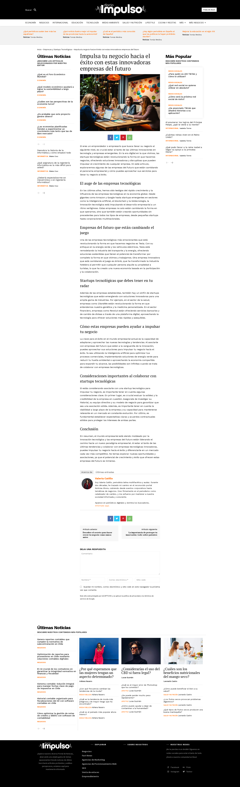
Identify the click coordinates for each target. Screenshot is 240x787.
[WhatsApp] (129, 137)
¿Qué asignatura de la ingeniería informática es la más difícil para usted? (54, 165)
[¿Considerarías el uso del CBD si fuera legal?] (141, 651)
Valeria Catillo (104, 478)
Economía (41, 80)
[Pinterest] (123, 137)
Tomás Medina (36, 37)
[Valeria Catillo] (87, 483)
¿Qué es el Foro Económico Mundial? (51, 75)
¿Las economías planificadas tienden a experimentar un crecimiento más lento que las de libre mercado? (54, 130)
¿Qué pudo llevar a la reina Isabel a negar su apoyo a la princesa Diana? (184, 149)
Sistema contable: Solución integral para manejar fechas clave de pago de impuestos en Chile (55, 686)
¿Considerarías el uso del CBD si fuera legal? (140, 671)
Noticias (26, 37)
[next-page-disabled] (43, 144)
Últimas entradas (105, 472)
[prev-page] (39, 144)
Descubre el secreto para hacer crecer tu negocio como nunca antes (97, 534)
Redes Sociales (175, 71)
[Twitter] (117, 137)
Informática (42, 156)
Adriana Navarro (85, 681)
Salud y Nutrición (170, 694)
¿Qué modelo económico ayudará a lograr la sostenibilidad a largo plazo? (55, 89)
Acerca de (86, 472)
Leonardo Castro (170, 681)
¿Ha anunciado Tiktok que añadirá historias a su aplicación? (182, 110)
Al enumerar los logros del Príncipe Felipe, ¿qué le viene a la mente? (184, 123)
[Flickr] (183, 767)
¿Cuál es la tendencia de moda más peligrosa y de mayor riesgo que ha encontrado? (96, 701)
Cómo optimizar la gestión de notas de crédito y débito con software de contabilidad (56, 715)
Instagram (175, 771)
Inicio (39, 49)
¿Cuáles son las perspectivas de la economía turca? (55, 102)
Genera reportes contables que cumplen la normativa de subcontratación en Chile (53, 641)
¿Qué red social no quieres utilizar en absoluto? (182, 86)
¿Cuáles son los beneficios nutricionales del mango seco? (181, 673)
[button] (31, 10)
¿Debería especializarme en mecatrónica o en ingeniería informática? (51, 180)
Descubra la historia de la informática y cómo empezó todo (54, 151)
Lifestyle (124, 690)
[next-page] (43, 193)
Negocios (41, 648)
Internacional (172, 128)
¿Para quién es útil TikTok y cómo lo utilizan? (182, 75)
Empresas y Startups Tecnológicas (57, 49)
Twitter (189, 771)
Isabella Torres (185, 128)
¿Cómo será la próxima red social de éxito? (182, 98)
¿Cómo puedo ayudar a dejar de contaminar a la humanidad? (136, 707)
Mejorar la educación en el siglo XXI (198, 31)
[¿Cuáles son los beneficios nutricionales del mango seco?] (183, 651)
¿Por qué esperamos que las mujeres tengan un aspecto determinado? (98, 673)
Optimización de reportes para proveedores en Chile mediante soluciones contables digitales (53, 656)
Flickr (188, 767)
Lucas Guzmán (127, 677)
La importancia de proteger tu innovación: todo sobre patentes (141, 533)
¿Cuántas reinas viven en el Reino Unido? (182, 136)
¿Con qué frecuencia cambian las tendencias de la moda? (94, 690)
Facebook (175, 767)
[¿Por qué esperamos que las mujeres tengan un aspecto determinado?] (99, 651)
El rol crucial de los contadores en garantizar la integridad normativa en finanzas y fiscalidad (56, 671)
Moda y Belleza (85, 694)
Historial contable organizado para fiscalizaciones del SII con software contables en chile (55, 700)
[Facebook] (110, 137)
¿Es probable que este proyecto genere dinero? (53, 115)
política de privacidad (131, 596)
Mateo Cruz (53, 156)
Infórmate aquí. (102, 506)
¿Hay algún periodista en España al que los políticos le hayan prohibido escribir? (159, 33)
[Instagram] (168, 771)
